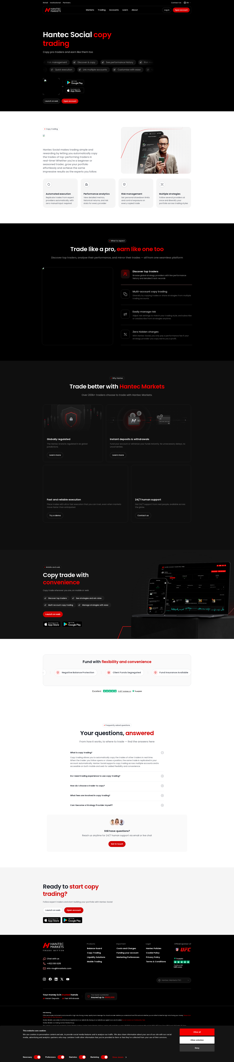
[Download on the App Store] (75, 90)
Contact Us (176, 2)
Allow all (197, 1032)
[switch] (61, 1057)
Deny (197, 1048)
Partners (66, 2)
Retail (45, 2)
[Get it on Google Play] (75, 82)
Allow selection (197, 1040)
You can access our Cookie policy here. (133, 1020)
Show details (117, 1057)
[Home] (53, 10)
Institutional (55, 2)
